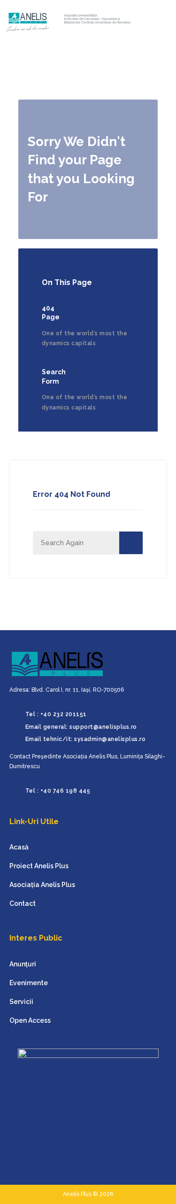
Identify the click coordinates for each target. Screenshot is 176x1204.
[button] (153, 22)
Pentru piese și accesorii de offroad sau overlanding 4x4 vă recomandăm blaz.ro (22, 1188)
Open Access (30, 1020)
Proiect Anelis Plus (39, 866)
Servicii (21, 1001)
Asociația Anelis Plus (42, 884)
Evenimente (28, 983)
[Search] (131, 543)
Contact (22, 903)
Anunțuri (22, 964)
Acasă (19, 847)
